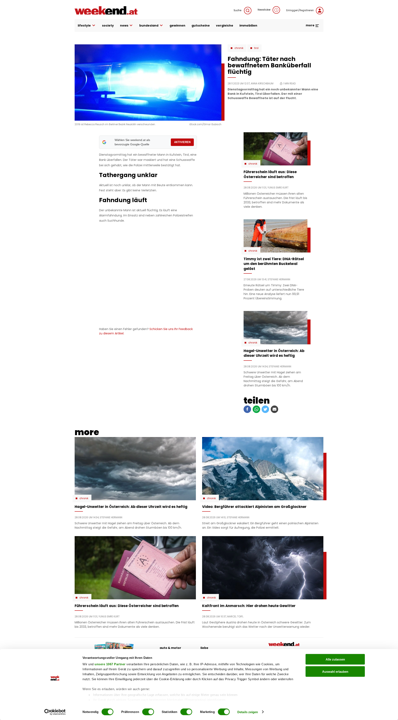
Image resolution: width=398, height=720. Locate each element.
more (310, 25)
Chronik (238, 48)
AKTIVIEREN (182, 142)
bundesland (148, 25)
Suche (238, 10)
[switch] (148, 711)
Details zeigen (247, 712)
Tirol (256, 48)
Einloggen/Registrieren (300, 10)
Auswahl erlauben (335, 671)
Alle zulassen (335, 659)
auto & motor (170, 648)
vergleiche (224, 25)
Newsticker (264, 9)
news (124, 25)
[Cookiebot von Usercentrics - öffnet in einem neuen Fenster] (55, 712)
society (108, 25)
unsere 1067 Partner (110, 664)
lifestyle (84, 25)
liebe (204, 648)
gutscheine (201, 25)
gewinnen (177, 25)
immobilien (248, 25)
